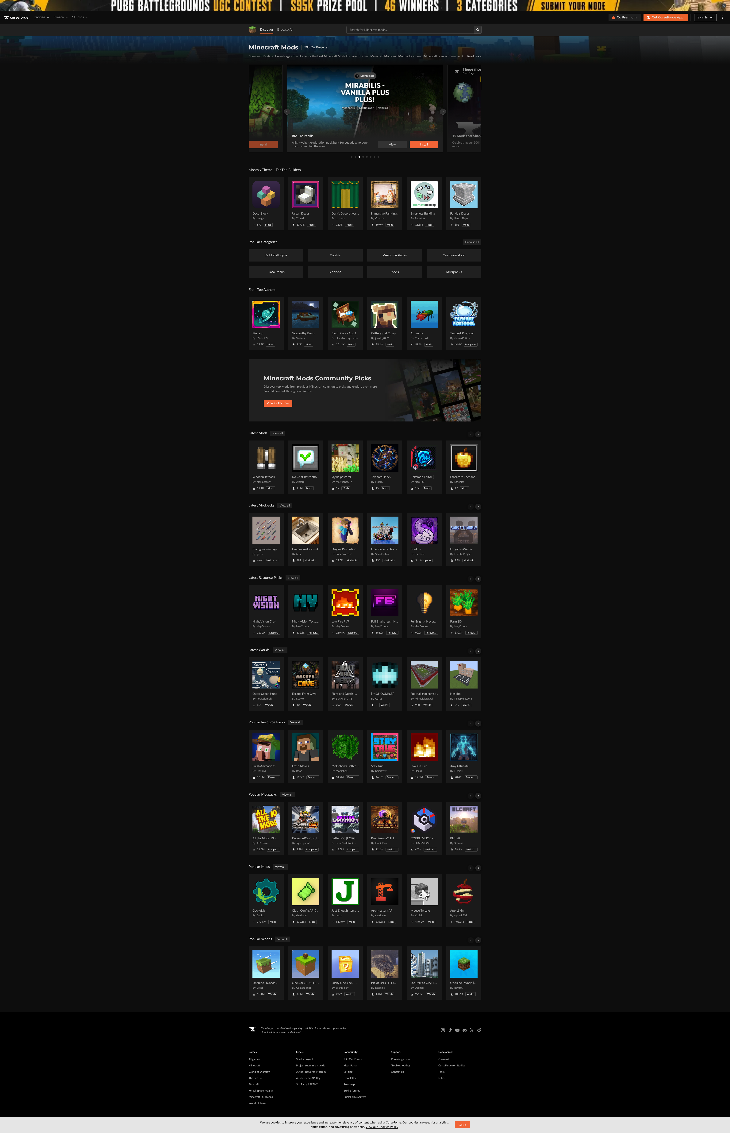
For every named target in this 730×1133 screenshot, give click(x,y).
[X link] (472, 1030)
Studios (78, 17)
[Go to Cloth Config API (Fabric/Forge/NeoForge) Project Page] (305, 900)
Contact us (397, 1072)
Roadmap (349, 1084)
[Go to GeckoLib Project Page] (266, 900)
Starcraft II (255, 1084)
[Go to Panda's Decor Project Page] (463, 203)
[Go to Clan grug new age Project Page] (266, 539)
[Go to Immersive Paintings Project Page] (384, 203)
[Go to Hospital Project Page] (463, 684)
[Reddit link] (479, 1030)
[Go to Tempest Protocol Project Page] (463, 323)
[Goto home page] (16, 17)
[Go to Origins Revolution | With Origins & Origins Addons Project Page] (345, 539)
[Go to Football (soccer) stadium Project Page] (424, 684)
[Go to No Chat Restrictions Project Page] (305, 467)
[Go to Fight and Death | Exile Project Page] (345, 684)
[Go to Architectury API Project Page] (384, 900)
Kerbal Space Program (261, 1090)
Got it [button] (462, 1124)
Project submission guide (310, 1065)
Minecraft (254, 1065)
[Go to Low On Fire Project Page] (424, 756)
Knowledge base (400, 1059)
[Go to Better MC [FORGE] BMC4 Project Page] (345, 828)
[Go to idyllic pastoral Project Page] (345, 467)
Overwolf (443, 1059)
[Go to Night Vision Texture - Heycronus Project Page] (305, 611)
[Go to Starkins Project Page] (424, 539)
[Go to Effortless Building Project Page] (424, 203)
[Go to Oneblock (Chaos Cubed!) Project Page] (266, 973)
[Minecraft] (252, 30)
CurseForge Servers (355, 1097)
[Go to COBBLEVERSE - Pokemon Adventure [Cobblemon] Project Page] (424, 828)
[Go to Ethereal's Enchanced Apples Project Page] (463, 467)
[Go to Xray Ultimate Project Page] (463, 756)
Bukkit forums (352, 1090)
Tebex (441, 1072)
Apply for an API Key (308, 1078)
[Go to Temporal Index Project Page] (384, 467)
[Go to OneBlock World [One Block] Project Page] (463, 973)
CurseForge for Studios (451, 1065)
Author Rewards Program (311, 1072)
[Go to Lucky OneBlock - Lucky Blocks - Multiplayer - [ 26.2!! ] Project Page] (345, 973)
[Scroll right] (478, 434)
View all (278, 433)
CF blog (348, 1072)
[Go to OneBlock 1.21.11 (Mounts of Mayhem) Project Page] (305, 973)
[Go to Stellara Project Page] (266, 323)
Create (59, 17)
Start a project (304, 1059)
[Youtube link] (457, 1030)
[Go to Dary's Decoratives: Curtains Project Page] (345, 203)
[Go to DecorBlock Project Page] (266, 203)
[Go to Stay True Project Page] (384, 756)
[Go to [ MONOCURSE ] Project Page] (384, 684)
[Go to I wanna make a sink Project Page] (305, 539)
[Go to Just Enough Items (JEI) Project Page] (345, 900)
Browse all (472, 242)
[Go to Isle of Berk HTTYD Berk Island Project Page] (384, 973)
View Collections (278, 403)
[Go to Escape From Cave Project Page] (305, 684)
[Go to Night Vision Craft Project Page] (266, 611)
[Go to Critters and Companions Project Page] (384, 323)
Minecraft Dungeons (261, 1097)
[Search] (478, 30)
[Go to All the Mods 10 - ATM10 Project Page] (266, 828)
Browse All (285, 29)
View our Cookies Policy (382, 1126)
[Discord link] (464, 1030)
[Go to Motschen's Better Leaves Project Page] (345, 756)
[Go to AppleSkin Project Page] (463, 900)
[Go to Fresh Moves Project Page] (305, 756)
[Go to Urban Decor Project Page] (305, 203)
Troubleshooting (400, 1065)
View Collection (413, 144)
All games (254, 1059)
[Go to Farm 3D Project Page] (463, 611)
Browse (39, 17)
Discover (266, 29)
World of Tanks (257, 1103)
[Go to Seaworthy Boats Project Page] (305, 323)
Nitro (441, 1078)
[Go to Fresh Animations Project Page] (266, 756)
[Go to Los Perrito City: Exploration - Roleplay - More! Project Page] (424, 973)
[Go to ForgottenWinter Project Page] (463, 539)
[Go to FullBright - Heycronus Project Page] (424, 611)
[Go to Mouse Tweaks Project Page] (424, 900)
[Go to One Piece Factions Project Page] (384, 539)
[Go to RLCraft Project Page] (463, 828)
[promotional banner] (365, 5)
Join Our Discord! (354, 1059)
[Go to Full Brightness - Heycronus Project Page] (384, 611)
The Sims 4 (255, 1078)
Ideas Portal (350, 1065)
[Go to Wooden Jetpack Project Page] (266, 467)
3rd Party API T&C (307, 1084)
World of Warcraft (259, 1072)
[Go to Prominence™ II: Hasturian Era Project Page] (384, 828)
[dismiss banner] (724, 5)
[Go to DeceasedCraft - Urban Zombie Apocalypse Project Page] (305, 828)
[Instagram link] (443, 1030)
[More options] (722, 17)
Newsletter (350, 1078)
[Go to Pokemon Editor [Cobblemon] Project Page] (424, 467)
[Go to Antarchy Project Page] (424, 323)
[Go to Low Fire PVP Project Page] (345, 611)
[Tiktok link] (450, 1030)
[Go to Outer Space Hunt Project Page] (266, 684)
